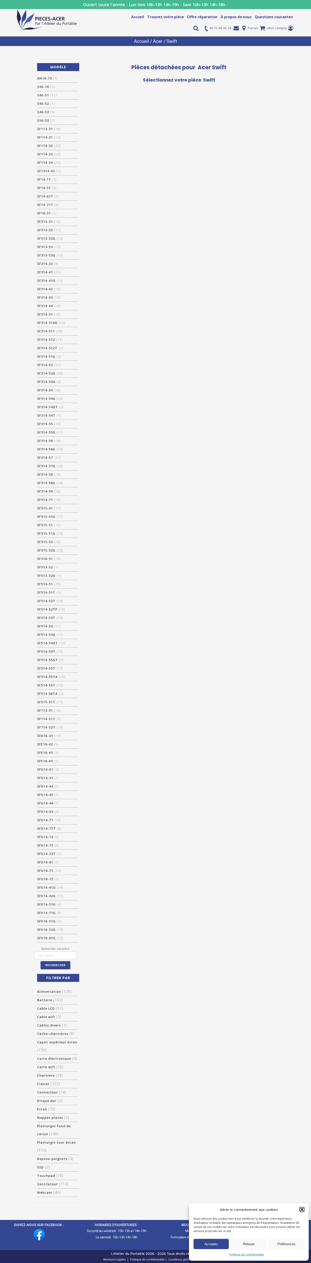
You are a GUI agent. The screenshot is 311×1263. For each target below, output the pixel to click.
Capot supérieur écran (57, 1042)
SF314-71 (49, 500)
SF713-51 (49, 710)
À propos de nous (236, 16)
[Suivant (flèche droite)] (303, 631)
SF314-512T (50, 348)
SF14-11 (46, 179)
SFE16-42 (48, 744)
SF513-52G (49, 575)
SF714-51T (49, 719)
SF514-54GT (51, 643)
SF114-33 (49, 154)
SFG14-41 (48, 778)
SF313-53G (50, 255)
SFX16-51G (49, 921)
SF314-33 (48, 264)
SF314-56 (49, 441)
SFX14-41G (50, 887)
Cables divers (49, 1025)
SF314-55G (50, 432)
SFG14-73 (48, 845)
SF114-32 (49, 146)
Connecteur (47, 1092)
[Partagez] (296, 5)
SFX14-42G (50, 896)
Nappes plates (50, 1117)
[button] (302, 1209)
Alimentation (49, 991)
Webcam (44, 1192)
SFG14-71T (49, 828)
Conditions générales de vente (187, 1259)
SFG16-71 (49, 870)
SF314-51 (49, 314)
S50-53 (46, 120)
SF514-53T (50, 618)
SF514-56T (50, 685)
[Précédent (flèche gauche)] (8, 631)
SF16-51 (46, 213)
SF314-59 (49, 491)
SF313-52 (49, 230)
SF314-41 (49, 272)
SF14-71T (48, 205)
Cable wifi (46, 1017)
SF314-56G (50, 449)
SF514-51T (49, 592)
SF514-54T (50, 651)
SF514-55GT (50, 660)
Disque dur (46, 1101)
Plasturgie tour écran (56, 1142)
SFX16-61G (50, 938)
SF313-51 (49, 221)
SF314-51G (49, 356)
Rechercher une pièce (55, 949)
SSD (40, 1167)
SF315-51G (50, 533)
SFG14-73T (49, 854)
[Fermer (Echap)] (306, 5)
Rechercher (55, 965)
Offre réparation (202, 16)
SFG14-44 (48, 786)
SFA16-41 (49, 736)
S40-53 (46, 112)
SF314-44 (49, 306)
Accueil (137, 16)
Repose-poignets (52, 1159)
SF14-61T (48, 196)
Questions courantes (274, 16)
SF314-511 (50, 331)
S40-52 (46, 103)
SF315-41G (50, 516)
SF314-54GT (50, 407)
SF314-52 (49, 365)
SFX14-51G (49, 904)
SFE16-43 (48, 752)
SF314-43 (49, 297)
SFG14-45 (48, 795)
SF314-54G (50, 398)
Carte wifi (46, 1067)
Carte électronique (54, 1058)
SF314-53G (49, 382)
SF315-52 (49, 542)
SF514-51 (49, 584)
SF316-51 (49, 559)
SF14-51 (46, 188)
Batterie (44, 1000)
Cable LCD (46, 1008)
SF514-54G (50, 634)
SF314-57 (49, 457)
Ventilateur (47, 1184)
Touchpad (46, 1175)
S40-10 (46, 87)
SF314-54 (49, 390)
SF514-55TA (51, 677)
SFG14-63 (48, 811)
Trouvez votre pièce (165, 16)
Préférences (286, 1244)
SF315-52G (50, 550)
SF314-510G (51, 323)
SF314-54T (49, 415)
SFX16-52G (50, 929)
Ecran (42, 1109)
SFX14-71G (49, 913)
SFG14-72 (48, 837)
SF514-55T (50, 668)
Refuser (249, 1244)
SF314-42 (49, 289)
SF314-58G (50, 483)
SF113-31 (49, 129)
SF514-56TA (50, 693)
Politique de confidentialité (246, 1254)
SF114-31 (49, 137)
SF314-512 (50, 339)
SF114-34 (49, 162)
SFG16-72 (48, 879)
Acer (158, 41)
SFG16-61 (48, 862)
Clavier (43, 1084)
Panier (253, 28)
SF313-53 (49, 247)
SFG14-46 (48, 803)
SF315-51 (49, 525)
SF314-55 (49, 424)
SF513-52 (48, 567)
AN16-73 (47, 78)
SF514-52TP (51, 609)
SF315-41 (49, 508)
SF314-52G (50, 373)
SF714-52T (50, 727)
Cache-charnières (52, 1034)
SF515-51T (50, 702)
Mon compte (277, 28)
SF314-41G (50, 280)
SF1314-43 (49, 171)
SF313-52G (50, 238)
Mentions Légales (114, 1259)
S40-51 (47, 95)
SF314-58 (49, 474)
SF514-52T (50, 601)
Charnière (46, 1075)
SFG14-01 (48, 769)
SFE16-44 (48, 761)
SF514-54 (49, 626)
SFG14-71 (49, 820)
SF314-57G (50, 466)
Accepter (211, 1244)
